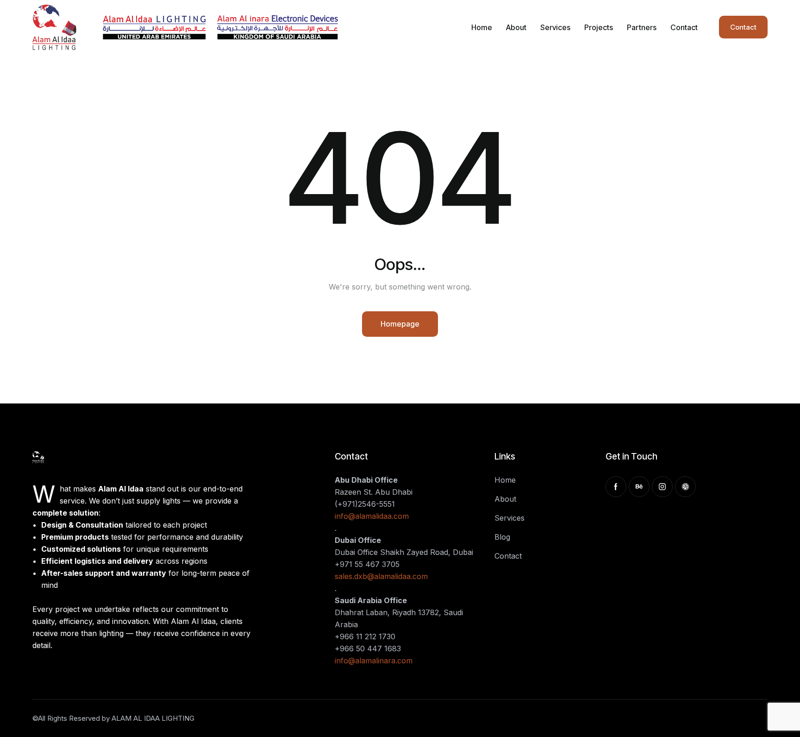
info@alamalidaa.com (372, 516)
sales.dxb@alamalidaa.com (381, 576)
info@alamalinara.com (373, 660)
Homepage (400, 323)
